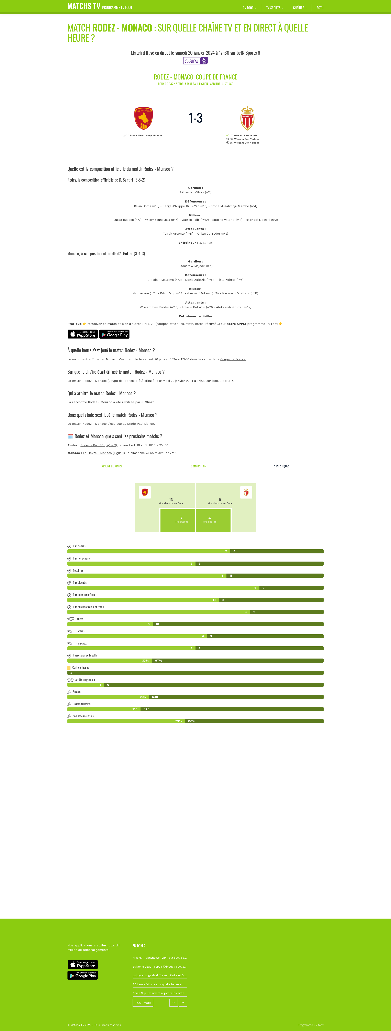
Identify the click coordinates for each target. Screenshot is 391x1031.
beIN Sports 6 (222, 381)
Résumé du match (112, 466)
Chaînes (298, 7)
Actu (320, 7)
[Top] (380, 1022)
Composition (198, 466)
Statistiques (281, 466)
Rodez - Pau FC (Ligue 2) (98, 445)
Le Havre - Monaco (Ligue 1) (104, 453)
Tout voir (143, 1002)
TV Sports (273, 7)
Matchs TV (100, 5)
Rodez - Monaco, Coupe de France (195, 76)
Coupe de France (233, 359)
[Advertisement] (195, 801)
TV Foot (248, 7)
